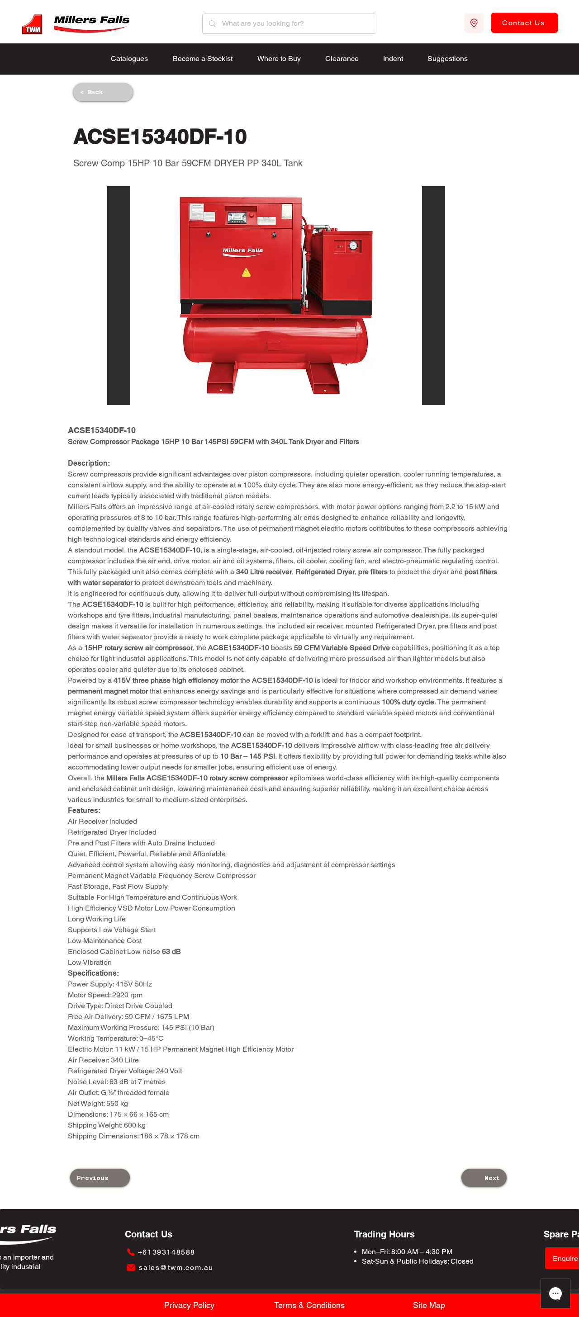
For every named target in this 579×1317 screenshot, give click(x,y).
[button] (276, 295)
